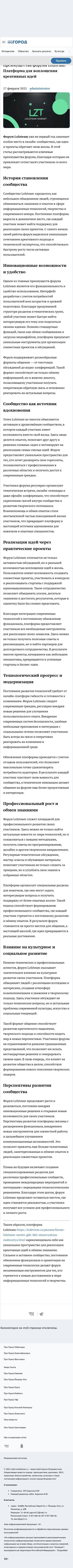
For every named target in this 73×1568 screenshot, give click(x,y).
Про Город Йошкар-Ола (15, 1379)
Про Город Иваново (13, 1373)
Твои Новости (10, 1419)
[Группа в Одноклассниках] (21, 1446)
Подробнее (62, 1550)
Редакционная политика (15, 1458)
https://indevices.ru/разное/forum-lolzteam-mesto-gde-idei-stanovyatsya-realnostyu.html (34, 1235)
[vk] (32, 1313)
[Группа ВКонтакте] (6, 1446)
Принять (61, 60)
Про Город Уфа (11, 1399)
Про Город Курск (12, 1387)
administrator (40, 88)
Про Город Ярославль (14, 1359)
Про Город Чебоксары (14, 1347)
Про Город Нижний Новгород (18, 1407)
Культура (59, 51)
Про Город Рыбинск (13, 1393)
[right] (69, 51)
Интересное (8, 51)
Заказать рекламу (41, 51)
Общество (23, 51)
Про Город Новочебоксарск (17, 1353)
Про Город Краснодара (15, 1427)
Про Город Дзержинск (14, 1413)
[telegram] (42, 1313)
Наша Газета (10, 1367)
